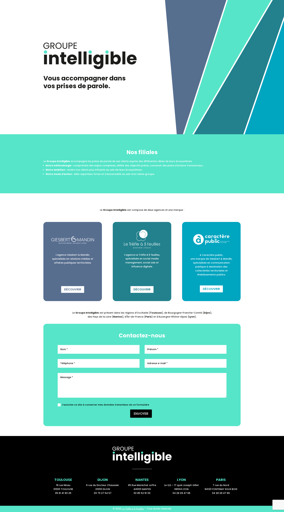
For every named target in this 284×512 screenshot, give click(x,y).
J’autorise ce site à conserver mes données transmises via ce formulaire (105, 404)
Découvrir (72, 289)
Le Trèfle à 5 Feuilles (133, 508)
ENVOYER (141, 413)
